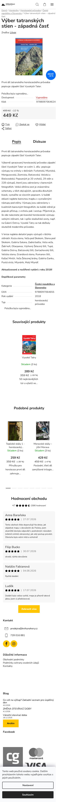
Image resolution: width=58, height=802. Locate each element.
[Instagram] (13, 643)
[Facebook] (6, 643)
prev (3, 435)
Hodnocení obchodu (29, 498)
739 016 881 (17, 635)
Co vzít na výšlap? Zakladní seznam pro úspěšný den (28, 701)
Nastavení (27, 785)
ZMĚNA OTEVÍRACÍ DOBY (17, 709)
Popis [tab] (16, 141)
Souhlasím (28, 794)
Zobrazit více (29, 609)
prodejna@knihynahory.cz (23, 628)
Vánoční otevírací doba (15, 715)
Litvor (13, 32)
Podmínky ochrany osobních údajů (21, 662)
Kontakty (7, 666)
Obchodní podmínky (13, 659)
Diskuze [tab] (39, 141)
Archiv (11, 723)
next (54, 435)
